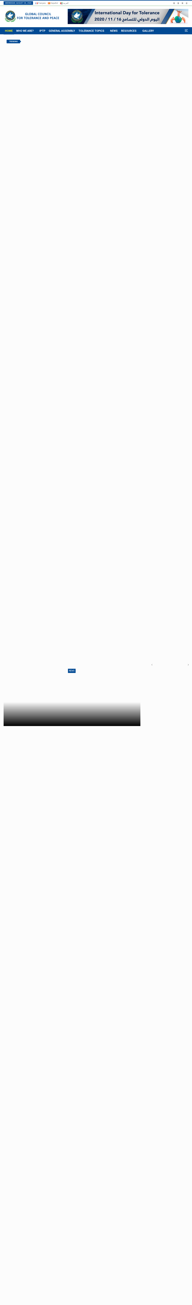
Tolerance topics (91, 30)
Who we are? (25, 30)
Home (9, 30)
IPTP (42, 30)
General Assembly (62, 30)
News (114, 30)
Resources (128, 30)
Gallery (148, 30)
